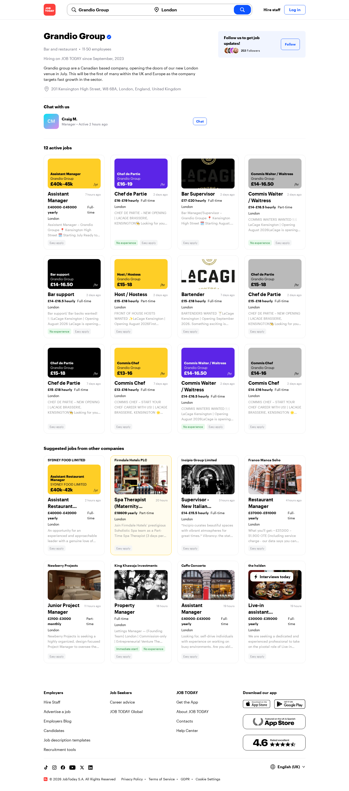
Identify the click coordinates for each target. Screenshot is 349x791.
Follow (290, 44)
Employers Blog (57, 721)
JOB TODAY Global (126, 711)
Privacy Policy (132, 779)
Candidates (54, 730)
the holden (257, 565)
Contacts (184, 721)
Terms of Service (162, 779)
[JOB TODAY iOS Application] (257, 704)
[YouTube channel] (72, 767)
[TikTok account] (46, 767)
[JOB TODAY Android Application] (289, 704)
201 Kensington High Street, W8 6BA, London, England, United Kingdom (116, 89)
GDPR (185, 779)
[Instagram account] (54, 767)
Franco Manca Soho (264, 460)
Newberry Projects (63, 565)
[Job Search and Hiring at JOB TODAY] (50, 10)
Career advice (122, 702)
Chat (200, 121)
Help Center (187, 730)
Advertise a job (57, 711)
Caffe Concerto (193, 565)
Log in (295, 9)
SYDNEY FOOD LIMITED (66, 460)
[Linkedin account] (90, 767)
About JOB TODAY (192, 711)
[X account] (82, 767)
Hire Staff (52, 702)
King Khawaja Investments (135, 565)
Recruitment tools (60, 749)
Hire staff (272, 9)
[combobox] (113, 9)
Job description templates (67, 740)
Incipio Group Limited (199, 460)
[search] (242, 9)
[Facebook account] (63, 767)
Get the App (187, 702)
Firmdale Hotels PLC (130, 460)
